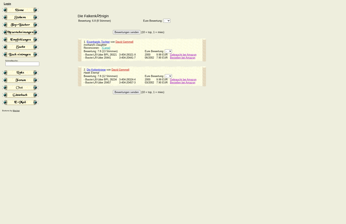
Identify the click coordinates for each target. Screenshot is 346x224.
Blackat (16, 110)
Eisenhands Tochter (98, 41)
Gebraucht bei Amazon (183, 54)
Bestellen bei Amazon (182, 57)
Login (7, 3)
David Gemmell (124, 41)
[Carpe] (106, 47)
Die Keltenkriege (96, 69)
